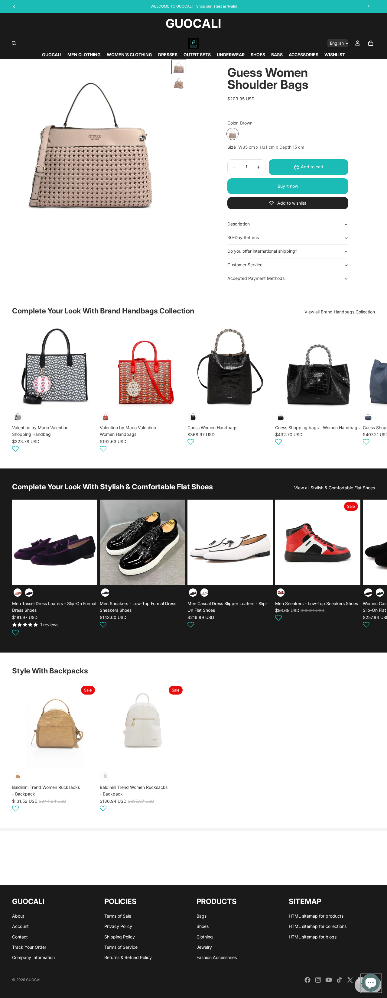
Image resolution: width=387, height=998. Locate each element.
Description (238, 223)
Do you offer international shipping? (262, 251)
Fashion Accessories (217, 957)
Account (20, 926)
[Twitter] (350, 979)
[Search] (14, 43)
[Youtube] (328, 979)
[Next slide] (367, 389)
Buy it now (288, 186)
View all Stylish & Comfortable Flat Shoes (334, 487)
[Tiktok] (339, 979)
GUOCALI (34, 979)
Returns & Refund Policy (128, 957)
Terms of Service (121, 947)
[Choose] (88, 575)
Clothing (205, 936)
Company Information (33, 957)
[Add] (88, 399)
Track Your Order (29, 947)
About (18, 916)
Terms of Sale (117, 916)
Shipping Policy (119, 936)
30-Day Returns (243, 237)
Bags (202, 916)
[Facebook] (307, 979)
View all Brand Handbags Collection (339, 311)
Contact (20, 936)
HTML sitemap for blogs (313, 936)
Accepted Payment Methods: (256, 278)
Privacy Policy (118, 926)
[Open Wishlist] (15, 449)
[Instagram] (318, 979)
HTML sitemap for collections (317, 926)
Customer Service (244, 264)
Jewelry (204, 947)
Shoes (203, 926)
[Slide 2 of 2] (178, 82)
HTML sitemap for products (316, 916)
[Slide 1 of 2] (178, 66)
